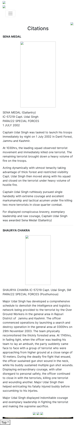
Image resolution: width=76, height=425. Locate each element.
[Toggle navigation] (10, 13)
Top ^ (5, 422)
